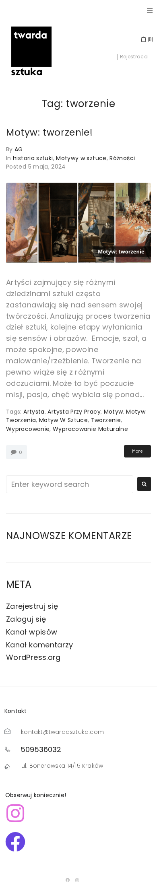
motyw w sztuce (63, 420)
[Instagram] (77, 880)
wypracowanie (28, 429)
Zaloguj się (26, 619)
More (137, 451)
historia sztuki (33, 158)
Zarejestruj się (32, 606)
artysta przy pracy (74, 412)
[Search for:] (69, 484)
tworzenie (106, 420)
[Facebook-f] (68, 880)
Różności (122, 158)
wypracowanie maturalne (90, 429)
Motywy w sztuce (81, 158)
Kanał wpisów (31, 632)
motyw (113, 412)
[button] (150, 10)
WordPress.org (33, 657)
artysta (34, 412)
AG (18, 149)
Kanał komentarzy (39, 645)
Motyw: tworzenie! (49, 132)
